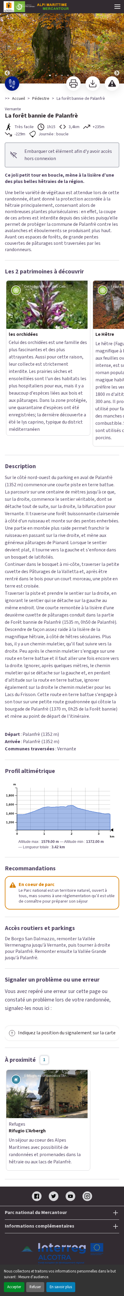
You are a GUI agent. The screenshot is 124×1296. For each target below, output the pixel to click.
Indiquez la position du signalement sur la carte (67, 952)
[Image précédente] (7, 42)
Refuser (35, 1287)
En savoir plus (61, 1287)
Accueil (18, 99)
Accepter (14, 1287)
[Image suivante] (117, 42)
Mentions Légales (62, 1194)
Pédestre (40, 99)
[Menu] (117, 6)
